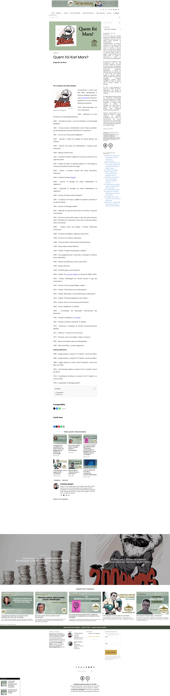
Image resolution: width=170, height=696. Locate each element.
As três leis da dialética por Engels (12, 691)
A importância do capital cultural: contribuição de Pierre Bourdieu (112, 186)
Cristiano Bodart (66, 484)
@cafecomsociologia (94, 636)
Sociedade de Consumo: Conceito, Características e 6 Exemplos (113, 198)
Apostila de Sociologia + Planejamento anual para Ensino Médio (112, 193)
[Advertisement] (75, 74)
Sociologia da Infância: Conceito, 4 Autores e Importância (79, 646)
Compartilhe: (59, 392)
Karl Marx (65, 480)
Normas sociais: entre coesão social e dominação (74, 448)
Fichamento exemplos (111, 170)
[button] (119, 17)
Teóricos (55, 53)
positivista (85, 98)
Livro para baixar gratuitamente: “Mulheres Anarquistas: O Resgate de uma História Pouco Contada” (89, 449)
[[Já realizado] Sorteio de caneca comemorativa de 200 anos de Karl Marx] (127, 559)
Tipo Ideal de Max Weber (112, 189)
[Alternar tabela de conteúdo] (93, 389)
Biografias (57, 480)
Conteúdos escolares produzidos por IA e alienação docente (79, 636)
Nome (106, 636)
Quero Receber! (111, 652)
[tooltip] (101, 9)
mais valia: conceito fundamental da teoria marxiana (12, 684)
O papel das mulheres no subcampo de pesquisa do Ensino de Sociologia (58, 449)
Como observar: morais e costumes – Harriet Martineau (90, 472)
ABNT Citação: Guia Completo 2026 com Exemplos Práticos (111, 173)
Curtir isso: (59, 394)
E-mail (106, 643)
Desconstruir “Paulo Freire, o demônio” (73, 472)
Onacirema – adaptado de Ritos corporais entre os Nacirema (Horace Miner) (112, 204)
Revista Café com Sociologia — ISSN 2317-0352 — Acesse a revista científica (85, 627)
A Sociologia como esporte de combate (60, 472)
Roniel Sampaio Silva (78, 642)
